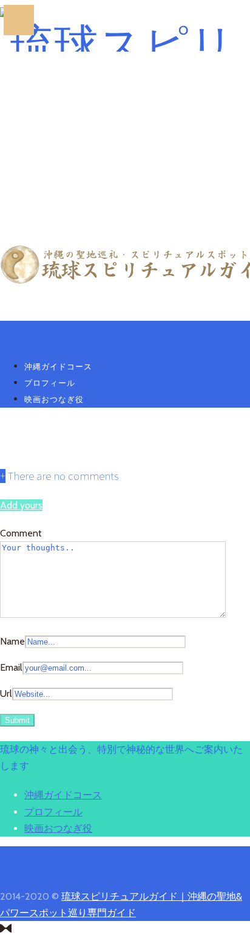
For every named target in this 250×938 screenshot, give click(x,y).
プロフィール (49, 383)
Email (11, 667)
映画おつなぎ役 (54, 399)
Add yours (21, 505)
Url (6, 693)
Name (12, 641)
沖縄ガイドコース (58, 366)
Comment (21, 533)
